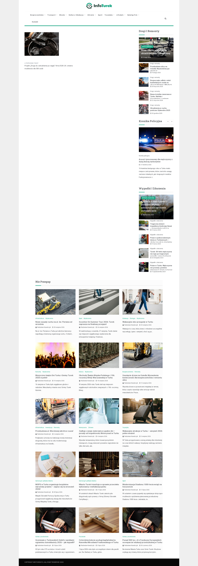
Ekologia (132, 318)
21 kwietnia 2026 (146, 165)
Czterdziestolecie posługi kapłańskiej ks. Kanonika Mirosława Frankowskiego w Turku (98, 541)
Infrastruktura (39, 318)
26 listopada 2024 (157, 258)
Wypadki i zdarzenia (148, 198)
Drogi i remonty (147, 46)
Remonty (137, 372)
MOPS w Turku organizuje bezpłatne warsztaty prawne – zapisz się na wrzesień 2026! (54, 486)
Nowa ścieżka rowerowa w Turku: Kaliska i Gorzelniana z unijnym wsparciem (160, 97)
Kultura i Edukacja (76, 15)
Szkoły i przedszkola (41, 536)
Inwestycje (48, 427)
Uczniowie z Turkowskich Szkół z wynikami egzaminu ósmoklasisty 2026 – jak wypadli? (55, 541)
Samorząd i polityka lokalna (44, 481)
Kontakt (35, 22)
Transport (51, 15)
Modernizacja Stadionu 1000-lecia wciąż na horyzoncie (142, 485)
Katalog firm (132, 15)
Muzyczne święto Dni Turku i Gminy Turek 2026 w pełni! (54, 376)
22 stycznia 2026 (157, 100)
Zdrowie (90, 15)
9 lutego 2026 (156, 72)
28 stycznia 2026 (157, 86)
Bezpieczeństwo (37, 15)
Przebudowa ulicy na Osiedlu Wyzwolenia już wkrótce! (159, 69)
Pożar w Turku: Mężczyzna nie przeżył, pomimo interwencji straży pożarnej (161, 268)
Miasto (62, 15)
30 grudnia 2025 (157, 113)
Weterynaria (83, 427)
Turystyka (109, 15)
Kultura (81, 372)
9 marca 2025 (156, 230)
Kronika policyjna (144, 156)
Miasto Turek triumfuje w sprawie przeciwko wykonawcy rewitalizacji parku (99, 485)
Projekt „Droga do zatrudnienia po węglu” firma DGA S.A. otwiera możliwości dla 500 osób (49, 67)
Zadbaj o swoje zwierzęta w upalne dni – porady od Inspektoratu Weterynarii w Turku (99, 432)
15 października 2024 (158, 271)
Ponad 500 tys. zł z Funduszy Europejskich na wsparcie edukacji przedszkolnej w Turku (142, 541)
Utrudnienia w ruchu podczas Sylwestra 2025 (160, 109)
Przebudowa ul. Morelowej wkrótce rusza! (54, 431)
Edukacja (125, 318)
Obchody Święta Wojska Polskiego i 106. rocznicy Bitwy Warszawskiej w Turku (97, 376)
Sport (100, 15)
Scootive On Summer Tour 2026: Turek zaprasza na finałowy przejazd (96, 323)
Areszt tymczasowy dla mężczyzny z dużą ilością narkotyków (156, 160)
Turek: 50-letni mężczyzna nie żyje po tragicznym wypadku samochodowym (161, 254)
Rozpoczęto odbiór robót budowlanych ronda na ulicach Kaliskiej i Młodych (161, 82)
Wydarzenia (49, 318)
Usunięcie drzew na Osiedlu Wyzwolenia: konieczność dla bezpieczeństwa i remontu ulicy (142, 377)
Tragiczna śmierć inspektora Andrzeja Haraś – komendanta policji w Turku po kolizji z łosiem (161, 227)
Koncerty (38, 372)
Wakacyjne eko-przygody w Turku (137, 322)
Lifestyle (119, 15)
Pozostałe (82, 536)
